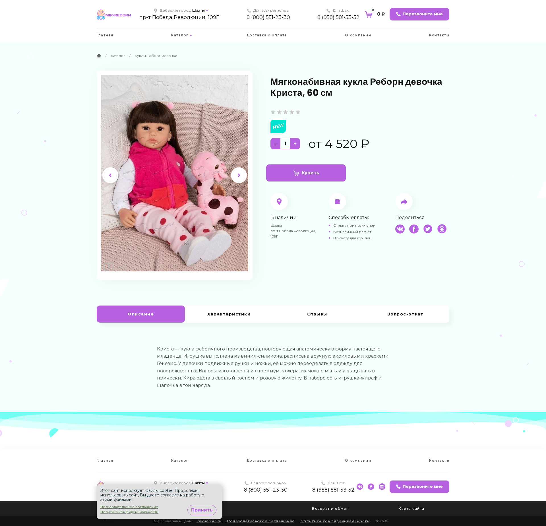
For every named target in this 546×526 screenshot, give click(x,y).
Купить (310, 173)
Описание (141, 314)
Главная (105, 35)
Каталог (180, 35)
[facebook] (371, 486)
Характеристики (229, 314)
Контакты (439, 35)
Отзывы (317, 314)
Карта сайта (412, 508)
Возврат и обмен (330, 508)
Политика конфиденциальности (335, 521)
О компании (358, 35)
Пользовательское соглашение (261, 521)
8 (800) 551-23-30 (268, 17)
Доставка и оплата (267, 35)
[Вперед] (239, 175)
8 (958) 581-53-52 (338, 17)
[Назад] (110, 175)
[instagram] (382, 486)
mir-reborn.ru (209, 521)
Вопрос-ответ (405, 314)
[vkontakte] (360, 486)
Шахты (198, 10)
